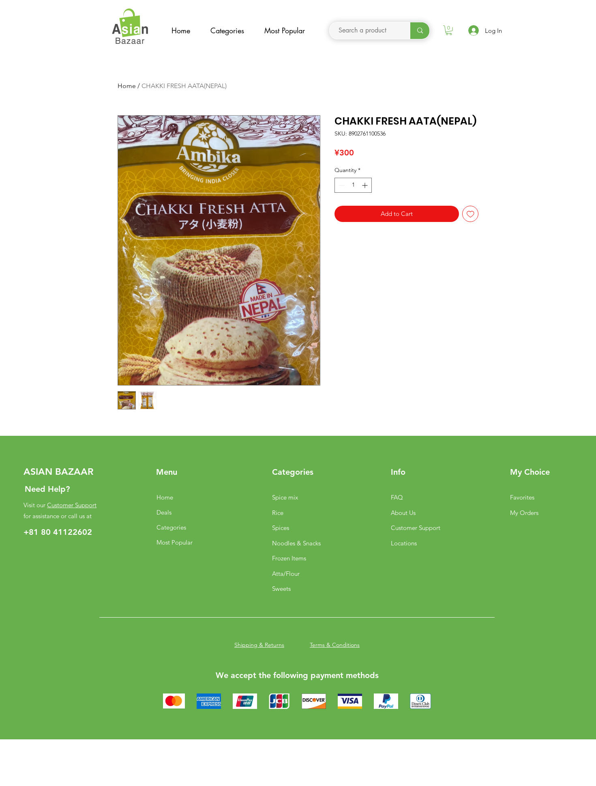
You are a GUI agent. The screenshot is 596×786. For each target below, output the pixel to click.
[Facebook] (524, 32)
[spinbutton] (353, 185)
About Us (403, 513)
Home (127, 86)
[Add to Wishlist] (470, 214)
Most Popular (175, 542)
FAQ (397, 497)
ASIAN (38, 471)
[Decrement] (341, 185)
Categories (171, 527)
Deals (164, 512)
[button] (449, 30)
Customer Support (71, 505)
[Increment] (365, 185)
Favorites (522, 497)
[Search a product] (419, 30)
